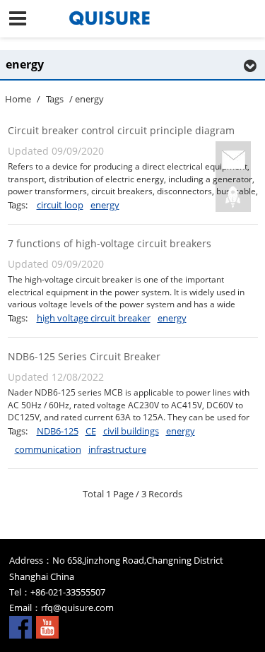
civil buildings (131, 431)
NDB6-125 (57, 431)
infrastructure (117, 449)
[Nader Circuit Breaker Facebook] (20, 626)
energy (104, 204)
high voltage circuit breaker (94, 318)
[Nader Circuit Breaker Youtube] (47, 626)
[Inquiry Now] (233, 160)
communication (48, 449)
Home (18, 99)
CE (91, 431)
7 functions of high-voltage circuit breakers (109, 243)
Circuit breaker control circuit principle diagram (121, 130)
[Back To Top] (233, 197)
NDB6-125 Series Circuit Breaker (84, 356)
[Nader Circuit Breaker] (132, 18)
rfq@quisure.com (77, 607)
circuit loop (60, 204)
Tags (55, 99)
